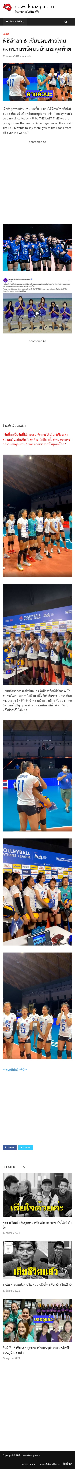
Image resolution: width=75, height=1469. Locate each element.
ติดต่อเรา (67, 1463)
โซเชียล (6, 34)
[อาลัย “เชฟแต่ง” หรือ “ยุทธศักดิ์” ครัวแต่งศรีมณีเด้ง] (37, 1280)
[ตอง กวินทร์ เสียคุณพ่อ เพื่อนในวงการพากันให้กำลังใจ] (37, 1217)
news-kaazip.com (34, 6)
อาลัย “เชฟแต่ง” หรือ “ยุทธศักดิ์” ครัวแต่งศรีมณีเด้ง (37, 1285)
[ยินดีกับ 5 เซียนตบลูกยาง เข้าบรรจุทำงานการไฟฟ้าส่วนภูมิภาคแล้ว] (37, 1343)
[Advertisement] (37, 182)
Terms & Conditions (49, 1463)
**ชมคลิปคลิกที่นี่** (15, 1070)
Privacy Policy (28, 1463)
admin (28, 56)
